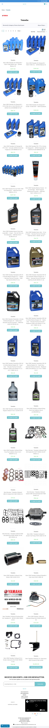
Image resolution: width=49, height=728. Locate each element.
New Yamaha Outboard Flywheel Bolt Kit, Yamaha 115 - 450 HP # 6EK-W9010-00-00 (12, 618)
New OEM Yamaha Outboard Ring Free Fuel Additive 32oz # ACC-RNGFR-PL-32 (13, 451)
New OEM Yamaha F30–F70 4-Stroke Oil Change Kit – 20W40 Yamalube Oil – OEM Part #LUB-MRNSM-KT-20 (36, 147)
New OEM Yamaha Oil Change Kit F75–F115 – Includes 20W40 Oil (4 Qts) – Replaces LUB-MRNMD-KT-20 (13, 147)
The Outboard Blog (24, 697)
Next (19, 31)
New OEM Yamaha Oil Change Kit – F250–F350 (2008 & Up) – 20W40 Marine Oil (13, 64)
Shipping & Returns (12, 704)
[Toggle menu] (6, 4)
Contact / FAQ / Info (24, 696)
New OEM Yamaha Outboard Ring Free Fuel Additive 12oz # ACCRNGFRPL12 (36, 410)
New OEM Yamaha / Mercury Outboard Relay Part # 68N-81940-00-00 (36, 618)
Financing (24, 694)
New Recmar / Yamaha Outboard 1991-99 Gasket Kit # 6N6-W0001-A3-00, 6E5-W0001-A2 (12, 535)
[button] (24, 25)
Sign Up (12, 702)
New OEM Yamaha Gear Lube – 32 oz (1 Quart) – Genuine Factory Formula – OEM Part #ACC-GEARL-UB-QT (36, 233)
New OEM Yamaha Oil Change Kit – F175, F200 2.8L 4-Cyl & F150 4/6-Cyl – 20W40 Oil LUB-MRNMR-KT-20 (13, 106)
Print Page (6, 726)
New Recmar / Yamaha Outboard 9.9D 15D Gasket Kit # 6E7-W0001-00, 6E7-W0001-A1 (36, 451)
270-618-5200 (44, 1)
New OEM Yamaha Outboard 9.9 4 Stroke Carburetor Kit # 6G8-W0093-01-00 (13, 659)
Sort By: (33, 31)
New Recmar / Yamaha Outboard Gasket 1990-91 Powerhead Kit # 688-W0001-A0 (36, 493)
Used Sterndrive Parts (25, 693)
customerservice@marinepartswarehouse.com (25, 724)
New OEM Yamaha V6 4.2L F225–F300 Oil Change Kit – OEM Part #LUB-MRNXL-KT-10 (12, 190)
